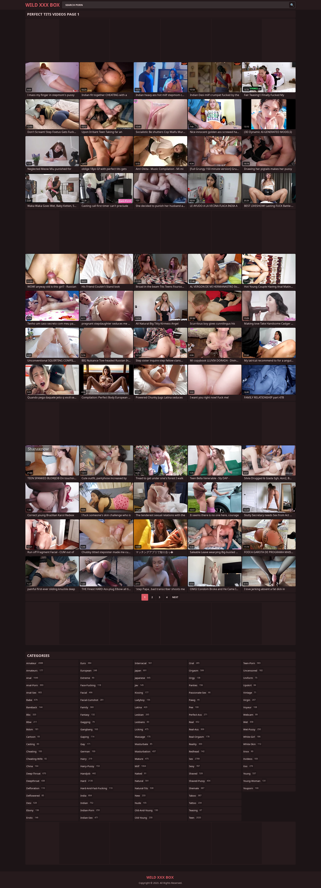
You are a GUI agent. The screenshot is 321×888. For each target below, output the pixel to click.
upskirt (249, 685)
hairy (86, 758)
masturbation (145, 751)
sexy (194, 766)
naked (140, 773)
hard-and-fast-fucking (96, 788)
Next (175, 597)
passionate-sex (199, 692)
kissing (141, 692)
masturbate (143, 744)
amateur (34, 663)
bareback (34, 707)
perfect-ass (198, 714)
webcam (250, 714)
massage (142, 736)
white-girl (251, 736)
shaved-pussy (199, 780)
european (88, 670)
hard (86, 780)
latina (141, 707)
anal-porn (34, 685)
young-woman (254, 780)
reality (195, 744)
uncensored (253, 670)
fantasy (87, 714)
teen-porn (251, 663)
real (194, 722)
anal (32, 678)
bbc (31, 714)
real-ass (196, 729)
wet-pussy (252, 729)
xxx (248, 766)
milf (140, 766)
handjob (88, 773)
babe (32, 700)
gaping (87, 736)
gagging (87, 722)
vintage (249, 692)
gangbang (89, 729)
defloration (35, 788)
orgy (194, 678)
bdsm (32, 729)
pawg (194, 700)
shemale (196, 788)
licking (141, 729)
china (32, 766)
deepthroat (35, 780)
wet (248, 722)
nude (140, 803)
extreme (87, 678)
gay (85, 744)
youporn (250, 788)
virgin (249, 700)
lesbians (142, 722)
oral (194, 663)
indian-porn (90, 810)
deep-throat (36, 773)
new (140, 795)
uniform (250, 678)
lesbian (142, 714)
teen (195, 817)
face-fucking (90, 685)
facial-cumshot (92, 700)
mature (142, 758)
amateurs (34, 670)
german (87, 751)
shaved (196, 773)
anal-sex (34, 692)
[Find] (292, 5)
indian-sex (89, 817)
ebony (32, 810)
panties (196, 685)
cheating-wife (36, 758)
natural (142, 780)
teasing (195, 810)
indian (86, 803)
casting (32, 744)
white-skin (252, 744)
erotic (32, 817)
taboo (195, 795)
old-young (143, 817)
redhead (196, 751)
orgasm (196, 670)
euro (85, 663)
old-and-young (146, 810)
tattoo (195, 803)
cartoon (33, 736)
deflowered (35, 795)
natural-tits (144, 788)
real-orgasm (199, 736)
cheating (34, 751)
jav (139, 685)
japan (141, 670)
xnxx (248, 751)
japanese (142, 678)
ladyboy (142, 700)
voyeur (250, 707)
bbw (31, 722)
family (87, 707)
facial (86, 692)
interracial (143, 663)
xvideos (250, 758)
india (86, 795)
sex (194, 758)
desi (31, 803)
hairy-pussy (90, 766)
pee (194, 707)
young (249, 773)
